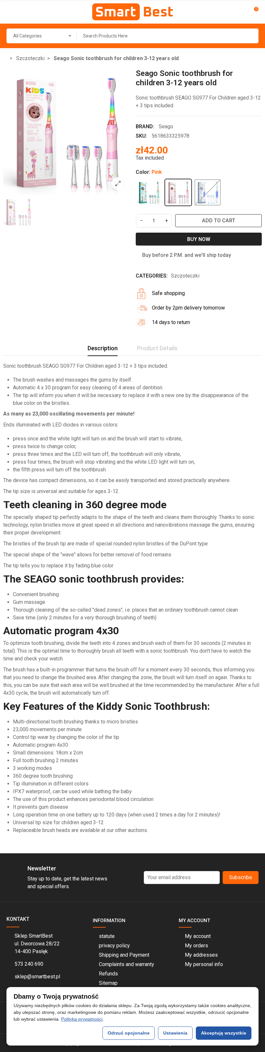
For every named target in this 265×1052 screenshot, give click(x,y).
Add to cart (218, 220)
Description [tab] (103, 348)
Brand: (145, 126)
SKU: (141, 136)
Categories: (152, 276)
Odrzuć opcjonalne (129, 1033)
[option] (66, 132)
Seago (166, 126)
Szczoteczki (185, 276)
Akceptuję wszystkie (223, 1033)
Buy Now (198, 239)
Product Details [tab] (157, 348)
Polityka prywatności (81, 1019)
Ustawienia (175, 1033)
